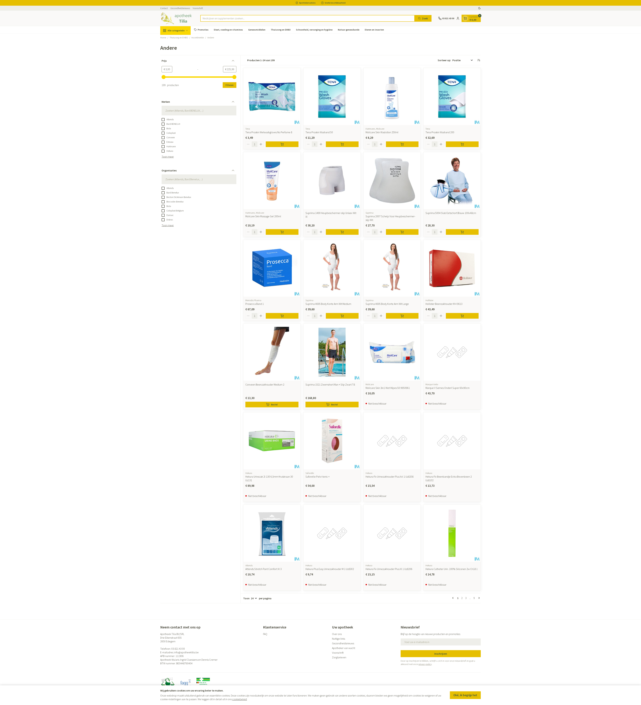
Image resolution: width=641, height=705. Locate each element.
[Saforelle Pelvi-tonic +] (332, 440)
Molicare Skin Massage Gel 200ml (263, 216)
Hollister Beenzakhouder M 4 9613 (443, 303)
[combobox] (307, 18)
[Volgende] (478, 598)
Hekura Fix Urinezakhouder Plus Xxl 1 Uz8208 (389, 476)
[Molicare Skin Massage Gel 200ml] (271, 180)
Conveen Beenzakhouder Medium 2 (264, 384)
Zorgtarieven (339, 657)
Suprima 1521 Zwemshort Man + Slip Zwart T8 (330, 384)
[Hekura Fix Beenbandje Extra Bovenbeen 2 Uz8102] (452, 440)
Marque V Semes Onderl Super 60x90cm (447, 388)
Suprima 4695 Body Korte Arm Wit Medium (328, 303)
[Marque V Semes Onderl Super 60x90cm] (452, 352)
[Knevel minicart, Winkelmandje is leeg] (465, 18)
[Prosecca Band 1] (271, 268)
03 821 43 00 (178, 648)
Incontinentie (197, 37)
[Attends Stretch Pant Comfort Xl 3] (271, 533)
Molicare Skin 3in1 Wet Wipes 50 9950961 (388, 388)
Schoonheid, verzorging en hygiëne (314, 29)
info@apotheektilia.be (186, 652)
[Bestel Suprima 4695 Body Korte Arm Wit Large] (402, 316)
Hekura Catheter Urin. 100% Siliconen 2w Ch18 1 (451, 569)
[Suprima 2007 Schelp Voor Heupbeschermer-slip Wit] (392, 180)
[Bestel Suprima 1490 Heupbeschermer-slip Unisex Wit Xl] (342, 232)
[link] (453, 598)
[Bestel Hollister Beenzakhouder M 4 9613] (462, 316)
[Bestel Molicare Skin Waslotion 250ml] (402, 144)
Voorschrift (198, 8)
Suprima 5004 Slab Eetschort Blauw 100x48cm (450, 213)
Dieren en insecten (374, 29)
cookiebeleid (239, 699)
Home (163, 37)
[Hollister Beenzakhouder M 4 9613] (452, 268)
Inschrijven (440, 653)
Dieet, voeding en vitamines (228, 29)
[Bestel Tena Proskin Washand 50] (342, 144)
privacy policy (425, 664)
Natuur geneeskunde (348, 29)
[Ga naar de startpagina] (177, 18)
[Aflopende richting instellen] (479, 60)
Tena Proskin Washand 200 (439, 132)
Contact (164, 8)
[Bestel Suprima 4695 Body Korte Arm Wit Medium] (342, 316)
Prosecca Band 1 (254, 303)
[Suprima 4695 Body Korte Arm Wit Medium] (332, 268)
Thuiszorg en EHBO (281, 29)
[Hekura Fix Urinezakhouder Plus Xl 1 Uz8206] (392, 533)
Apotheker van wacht (343, 648)
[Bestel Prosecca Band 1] (282, 316)
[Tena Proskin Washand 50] (332, 96)
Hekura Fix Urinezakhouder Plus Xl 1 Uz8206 (389, 569)
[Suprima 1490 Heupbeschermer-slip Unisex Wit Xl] (332, 180)
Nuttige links (338, 638)
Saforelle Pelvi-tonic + (317, 476)
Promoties (203, 29)
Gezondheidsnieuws (180, 8)
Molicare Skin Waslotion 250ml (382, 132)
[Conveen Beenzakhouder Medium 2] (271, 352)
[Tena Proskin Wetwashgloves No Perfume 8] (271, 96)
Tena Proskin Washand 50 (319, 132)
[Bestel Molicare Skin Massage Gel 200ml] (282, 232)
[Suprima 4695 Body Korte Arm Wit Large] (392, 268)
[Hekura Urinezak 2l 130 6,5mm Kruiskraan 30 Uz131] (271, 440)
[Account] (458, 18)
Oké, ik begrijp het (465, 695)
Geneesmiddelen (256, 29)
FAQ (265, 634)
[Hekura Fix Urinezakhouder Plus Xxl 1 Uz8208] (392, 440)
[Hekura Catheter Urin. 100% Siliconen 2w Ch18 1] (452, 533)
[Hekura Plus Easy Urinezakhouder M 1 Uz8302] (332, 533)
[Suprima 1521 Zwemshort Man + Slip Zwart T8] (332, 352)
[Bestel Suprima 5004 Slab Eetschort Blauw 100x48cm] (462, 232)
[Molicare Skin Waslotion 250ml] (392, 96)
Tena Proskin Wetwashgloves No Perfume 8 (268, 132)
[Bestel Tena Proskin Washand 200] (462, 144)
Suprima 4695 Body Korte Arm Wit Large (387, 303)
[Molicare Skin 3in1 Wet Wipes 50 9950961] (392, 352)
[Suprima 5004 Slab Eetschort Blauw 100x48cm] (452, 180)
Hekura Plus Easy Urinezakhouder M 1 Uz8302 (329, 569)
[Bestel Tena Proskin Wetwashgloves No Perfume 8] (282, 144)
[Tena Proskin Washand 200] (452, 96)
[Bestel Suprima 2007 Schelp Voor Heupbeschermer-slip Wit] (402, 232)
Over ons (337, 634)
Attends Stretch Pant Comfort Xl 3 (263, 569)
